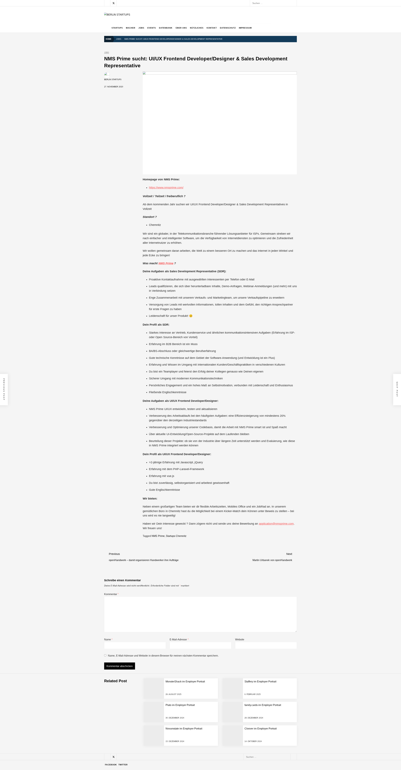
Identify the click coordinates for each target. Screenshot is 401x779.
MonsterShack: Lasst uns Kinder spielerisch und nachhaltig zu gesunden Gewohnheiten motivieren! (170, 721)
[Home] (107, 28)
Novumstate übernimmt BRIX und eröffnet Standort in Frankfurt (152, 758)
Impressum (245, 28)
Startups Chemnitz (176, 536)
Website (239, 639)
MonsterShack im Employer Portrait (139, 683)
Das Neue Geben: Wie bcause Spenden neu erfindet (147, 695)
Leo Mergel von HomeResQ (135, 733)
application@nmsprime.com (276, 523)
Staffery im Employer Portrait (135, 771)
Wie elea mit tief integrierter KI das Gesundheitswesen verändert (153, 670)
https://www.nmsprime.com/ (166, 187)
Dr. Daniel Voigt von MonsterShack (138, 708)
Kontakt (212, 28)
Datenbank (165, 28)
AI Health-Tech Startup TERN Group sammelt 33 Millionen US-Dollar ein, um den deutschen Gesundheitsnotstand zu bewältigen (185, 658)
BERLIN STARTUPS (112, 79)
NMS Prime (166, 263)
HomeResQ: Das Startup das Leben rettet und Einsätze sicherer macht (156, 746)
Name (108, 639)
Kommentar (111, 594)
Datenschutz (228, 28)
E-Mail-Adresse (179, 639)
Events (151, 28)
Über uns (181, 28)
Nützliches (196, 28)
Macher (130, 28)
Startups (117, 28)
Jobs (141, 28)
